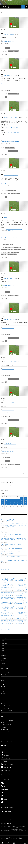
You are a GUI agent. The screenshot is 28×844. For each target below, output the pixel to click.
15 (21, 502)
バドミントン (5, 688)
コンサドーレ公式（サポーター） (14, 193)
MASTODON (6, 796)
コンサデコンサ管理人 (18, 580)
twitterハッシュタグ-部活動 (13, 51)
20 (14, 504)
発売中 (3, 645)
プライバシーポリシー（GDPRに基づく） (8, 837)
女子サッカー (5, 686)
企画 (11, 244)
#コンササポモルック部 (10, 75)
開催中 (3, 648)
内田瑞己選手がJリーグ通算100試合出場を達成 (11, 534)
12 (10, 502)
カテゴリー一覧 (6, 672)
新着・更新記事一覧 (7, 724)
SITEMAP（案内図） (7, 811)
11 (6, 502)
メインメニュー (26, 7)
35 (20, 473)
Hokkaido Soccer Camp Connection (13, 247)
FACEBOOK (5, 786)
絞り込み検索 (5, 722)
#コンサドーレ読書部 (9, 403)
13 (14, 502)
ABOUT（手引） (6, 773)
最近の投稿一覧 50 (5, 569)
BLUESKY (5, 792)
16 (25, 502)
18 (6, 504)
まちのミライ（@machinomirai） (14, 229)
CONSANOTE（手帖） (8, 767)
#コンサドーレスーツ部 (10, 278)
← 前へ (3, 473)
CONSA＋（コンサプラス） (11, 175)
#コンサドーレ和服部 (9, 34)
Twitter (7, 47)
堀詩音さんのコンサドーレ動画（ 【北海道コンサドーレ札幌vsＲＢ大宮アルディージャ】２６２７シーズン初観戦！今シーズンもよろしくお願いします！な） (14, 525)
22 (21, 504)
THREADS (5, 789)
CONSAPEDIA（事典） (8, 764)
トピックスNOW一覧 (7, 710)
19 (10, 504)
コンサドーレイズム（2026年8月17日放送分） (11, 556)
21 (17, 504)
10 (2, 502)
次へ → (24, 473)
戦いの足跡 (3, 658)
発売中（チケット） (5, 643)
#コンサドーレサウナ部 (10, 361)
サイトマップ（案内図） (8, 720)
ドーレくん (8, 457)
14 (17, 502)
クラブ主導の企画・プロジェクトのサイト (9, 254)
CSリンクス (3, 29)
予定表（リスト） (6, 705)
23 (25, 504)
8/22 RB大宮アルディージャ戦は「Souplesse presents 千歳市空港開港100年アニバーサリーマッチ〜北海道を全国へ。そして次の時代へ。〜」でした (14, 539)
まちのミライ (7, 217)
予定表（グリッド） (7, 703)
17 (2, 504)
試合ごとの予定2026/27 (8, 708)
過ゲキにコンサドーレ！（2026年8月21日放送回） (12, 548)
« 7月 (2, 510)
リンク (3, 31)
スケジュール (4, 660)
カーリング (5, 691)
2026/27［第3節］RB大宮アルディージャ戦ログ (11, 544)
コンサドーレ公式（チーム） (13, 252)
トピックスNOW (4, 638)
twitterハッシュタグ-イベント (14, 464)
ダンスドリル (5, 693)
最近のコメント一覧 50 (6, 629)
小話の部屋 (3, 655)
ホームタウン (6, 244)
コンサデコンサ (5, 7)
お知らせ (3, 640)
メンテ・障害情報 (6, 731)
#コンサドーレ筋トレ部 (10, 319)
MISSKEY (5, 799)
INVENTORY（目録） (8, 770)
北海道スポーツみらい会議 (10, 117)
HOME (2, 485)
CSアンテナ (5, 729)
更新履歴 (3, 663)
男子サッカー (5, 684)
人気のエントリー (6, 727)
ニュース (3, 653)
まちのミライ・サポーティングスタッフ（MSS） (10, 249)
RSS (4, 802)
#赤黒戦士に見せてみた (10, 444)
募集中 (3, 650)
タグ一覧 (5, 674)
